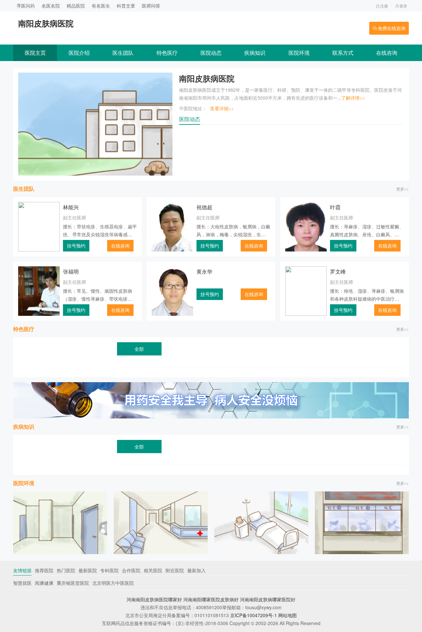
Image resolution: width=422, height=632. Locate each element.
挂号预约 (76, 245)
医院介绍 (79, 52)
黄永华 (204, 271)
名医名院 (51, 5)
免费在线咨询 (392, 28)
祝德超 (204, 207)
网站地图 (287, 615)
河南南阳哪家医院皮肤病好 (211, 599)
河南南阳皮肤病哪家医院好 (267, 599)
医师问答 (151, 5)
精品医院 (76, 5)
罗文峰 (338, 271)
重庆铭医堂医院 (73, 583)
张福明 (71, 271)
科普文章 (126, 5)
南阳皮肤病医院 (206, 78)
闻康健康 (44, 583)
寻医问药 (25, 5)
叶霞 (335, 207)
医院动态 (211, 52)
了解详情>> (353, 97)
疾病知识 (254, 52)
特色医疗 (167, 52)
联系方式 (342, 52)
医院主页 (35, 52)
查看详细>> (222, 108)
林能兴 (71, 207)
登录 (403, 6)
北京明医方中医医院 (113, 583)
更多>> (402, 188)
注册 (384, 6)
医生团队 (123, 52)
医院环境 (299, 52)
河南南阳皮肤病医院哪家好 (154, 599)
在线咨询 (386, 52)
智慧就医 (22, 583)
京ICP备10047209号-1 (253, 615)
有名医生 (101, 5)
